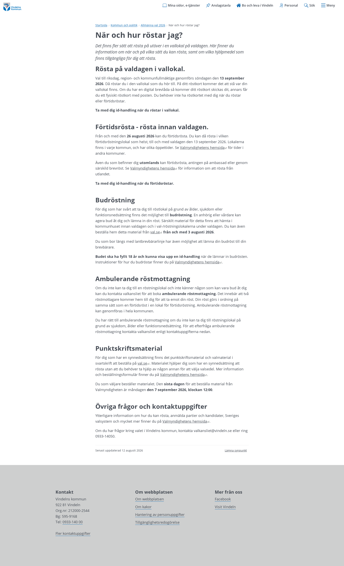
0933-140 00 (73, 521)
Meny (330, 5)
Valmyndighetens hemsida (203, 147)
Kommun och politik (124, 25)
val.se (156, 232)
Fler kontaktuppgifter (73, 533)
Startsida (101, 25)
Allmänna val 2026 (153, 25)
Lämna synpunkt (236, 450)
